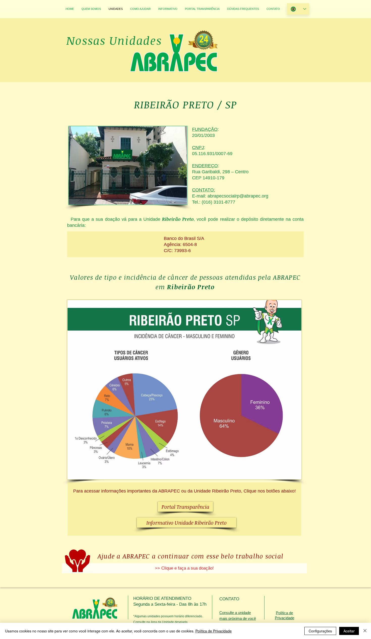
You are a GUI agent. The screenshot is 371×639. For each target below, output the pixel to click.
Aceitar (349, 630)
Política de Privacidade (213, 630)
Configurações (320, 630)
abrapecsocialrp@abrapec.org (237, 196)
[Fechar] (365, 631)
